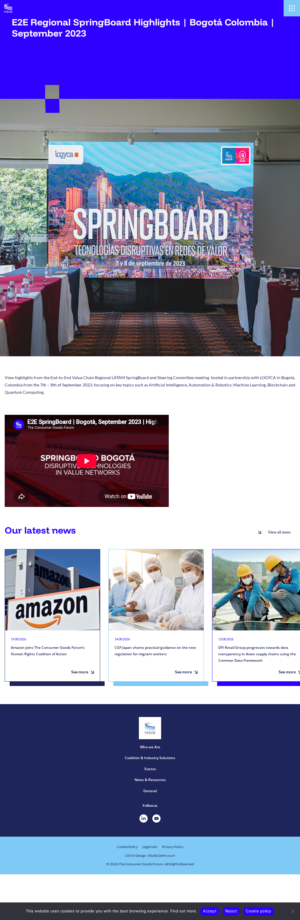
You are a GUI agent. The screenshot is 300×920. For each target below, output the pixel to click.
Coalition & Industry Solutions (150, 757)
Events (150, 768)
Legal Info (149, 847)
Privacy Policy (172, 847)
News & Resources (150, 779)
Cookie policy (258, 911)
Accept (210, 911)
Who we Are (150, 746)
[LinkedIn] (143, 818)
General (150, 790)
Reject (231, 911)
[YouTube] (156, 818)
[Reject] (293, 911)
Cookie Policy (127, 847)
